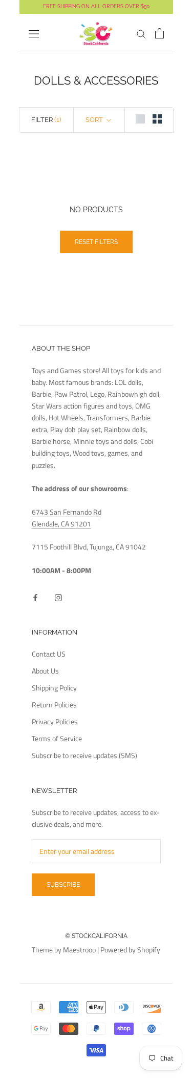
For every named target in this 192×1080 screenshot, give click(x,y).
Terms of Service (57, 738)
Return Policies (54, 704)
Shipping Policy (54, 687)
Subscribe (63, 884)
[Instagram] (58, 596)
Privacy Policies (55, 721)
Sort (95, 120)
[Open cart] (159, 33)
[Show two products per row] (157, 119)
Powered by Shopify (130, 949)
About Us (45, 670)
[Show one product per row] (140, 119)
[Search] (141, 33)
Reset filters (96, 242)
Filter (46, 120)
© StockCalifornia (96, 936)
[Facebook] (35, 596)
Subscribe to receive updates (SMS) (84, 755)
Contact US (49, 653)
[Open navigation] (34, 34)
